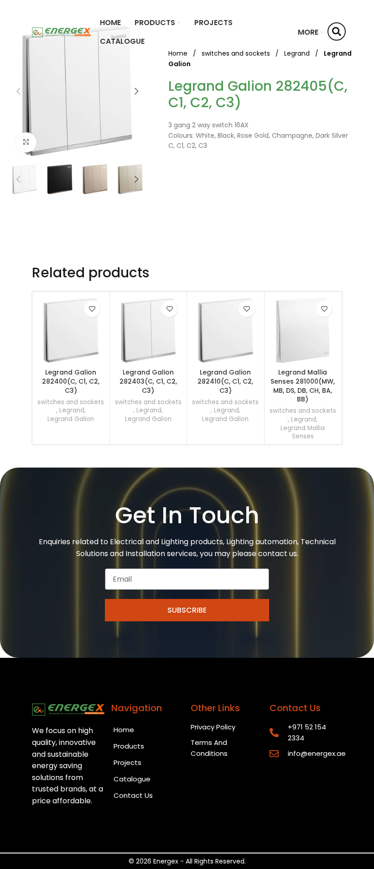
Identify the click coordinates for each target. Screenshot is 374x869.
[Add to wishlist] (92, 309)
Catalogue (132, 779)
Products (129, 746)
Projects (127, 762)
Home (124, 729)
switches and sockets (70, 402)
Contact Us (133, 795)
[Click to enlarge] (26, 142)
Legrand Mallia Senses (302, 432)
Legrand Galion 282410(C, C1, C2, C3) (225, 381)
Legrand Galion (70, 419)
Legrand (71, 410)
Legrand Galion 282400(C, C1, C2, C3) (70, 381)
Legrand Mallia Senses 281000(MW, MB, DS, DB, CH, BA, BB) (302, 386)
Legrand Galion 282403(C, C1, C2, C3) (148, 381)
